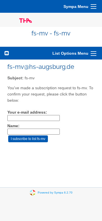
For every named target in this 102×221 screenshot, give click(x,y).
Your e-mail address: (27, 112)
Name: (13, 126)
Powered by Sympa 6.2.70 (55, 192)
